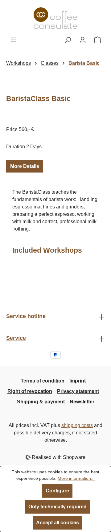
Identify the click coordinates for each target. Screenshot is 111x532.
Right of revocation (29, 391)
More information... (76, 478)
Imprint (77, 380)
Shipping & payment (41, 401)
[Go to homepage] (55, 18)
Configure (57, 490)
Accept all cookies (57, 522)
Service (16, 338)
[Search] (67, 40)
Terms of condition (42, 380)
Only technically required (57, 506)
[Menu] (13, 40)
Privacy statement (78, 391)
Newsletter (82, 401)
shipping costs (77, 425)
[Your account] (82, 40)
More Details (24, 166)
